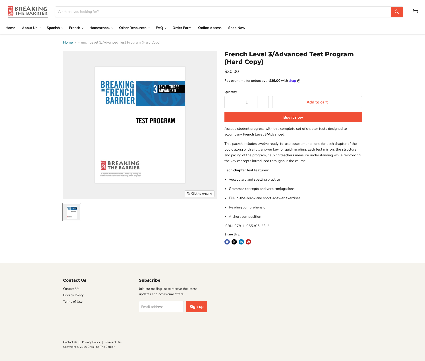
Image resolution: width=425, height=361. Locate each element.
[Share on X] (234, 241)
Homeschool (100, 27)
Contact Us (71, 289)
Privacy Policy (73, 295)
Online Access (210, 27)
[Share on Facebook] (227, 241)
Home (10, 27)
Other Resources (133, 27)
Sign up (196, 306)
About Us (30, 27)
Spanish (54, 27)
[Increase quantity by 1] (263, 102)
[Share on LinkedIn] (241, 241)
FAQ (160, 27)
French (75, 27)
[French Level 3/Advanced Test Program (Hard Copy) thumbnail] (72, 212)
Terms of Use (73, 301)
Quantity (230, 92)
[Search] (397, 12)
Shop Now (236, 27)
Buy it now (293, 117)
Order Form (181, 27)
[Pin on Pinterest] (248, 241)
